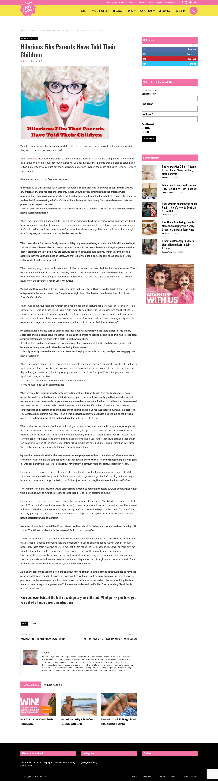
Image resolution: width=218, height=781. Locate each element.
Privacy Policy (148, 776)
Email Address (149, 93)
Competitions (145, 10)
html (147, 127)
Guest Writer (167, 192)
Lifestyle (117, 10)
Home (83, 10)
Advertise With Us (190, 776)
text (147, 131)
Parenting (181, 10)
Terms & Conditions (168, 776)
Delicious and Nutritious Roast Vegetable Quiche (42, 638)
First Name (147, 103)
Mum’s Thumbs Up (100, 10)
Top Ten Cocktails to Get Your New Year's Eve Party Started (110, 638)
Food (130, 10)
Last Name (147, 114)
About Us (132, 2)
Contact (150, 2)
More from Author (53, 684)
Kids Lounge (164, 10)
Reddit (34, 158)
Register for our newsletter (165, 2)
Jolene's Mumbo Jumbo (29, 38)
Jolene (26, 61)
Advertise (142, 2)
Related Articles (31, 684)
